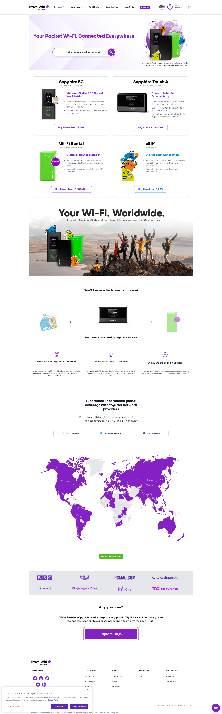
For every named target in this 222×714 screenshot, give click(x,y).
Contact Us (117, 676)
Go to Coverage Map (111, 556)
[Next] (152, 322)
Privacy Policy (184, 705)
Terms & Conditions (167, 705)
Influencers (170, 681)
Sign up (88, 686)
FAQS (114, 681)
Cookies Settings (17, 706)
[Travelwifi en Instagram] (41, 678)
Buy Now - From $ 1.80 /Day (71, 189)
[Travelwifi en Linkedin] (44, 684)
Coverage (90, 681)
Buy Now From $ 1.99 (150, 189)
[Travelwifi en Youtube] (38, 684)
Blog (141, 676)
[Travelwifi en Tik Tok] (47, 678)
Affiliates (169, 676)
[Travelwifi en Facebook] (35, 678)
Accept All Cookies (79, 706)
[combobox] (84, 52)
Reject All (59, 706)
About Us (89, 676)
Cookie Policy (53, 700)
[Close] (88, 690)
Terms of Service (105, 713)
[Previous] (70, 322)
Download (145, 7)
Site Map (116, 686)
